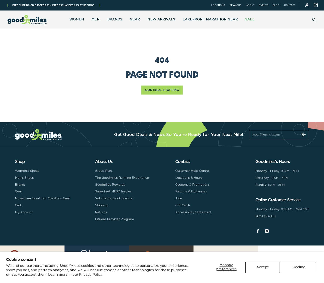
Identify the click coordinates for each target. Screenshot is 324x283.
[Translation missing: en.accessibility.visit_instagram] (267, 231)
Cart (18, 205)
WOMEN (76, 19)
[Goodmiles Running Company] (27, 19)
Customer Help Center (192, 170)
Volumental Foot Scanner (114, 198)
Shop (20, 162)
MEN (96, 19)
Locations (218, 5)
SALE (250, 19)
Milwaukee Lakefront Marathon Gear (42, 198)
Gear (18, 191)
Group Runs (103, 170)
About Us (103, 162)
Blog (276, 5)
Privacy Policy (91, 274)
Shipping (101, 205)
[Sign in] (306, 5)
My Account (24, 212)
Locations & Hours (188, 177)
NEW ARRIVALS (161, 19)
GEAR (135, 19)
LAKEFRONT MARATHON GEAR (210, 19)
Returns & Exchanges (191, 191)
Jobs (178, 198)
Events (263, 5)
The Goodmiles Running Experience (122, 177)
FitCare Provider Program (114, 219)
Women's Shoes (27, 170)
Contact (289, 5)
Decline (298, 267)
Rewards (236, 5)
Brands (20, 184)
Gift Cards (182, 205)
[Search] (313, 19)
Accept (262, 267)
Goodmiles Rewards (110, 184)
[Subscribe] (303, 134)
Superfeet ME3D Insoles (113, 191)
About (250, 5)
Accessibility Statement (193, 212)
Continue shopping (162, 90)
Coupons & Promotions (192, 184)
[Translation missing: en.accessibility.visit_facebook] (257, 231)
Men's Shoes (24, 177)
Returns (101, 212)
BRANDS (114, 19)
